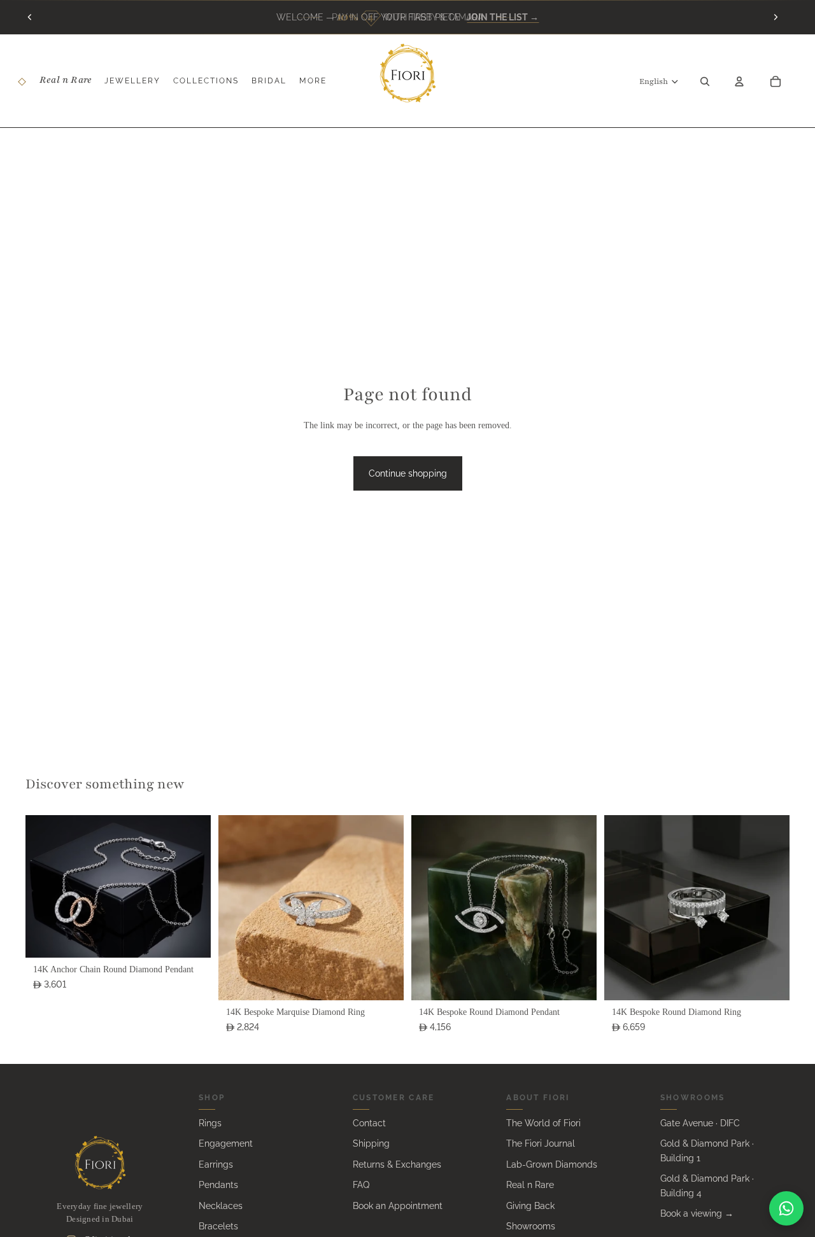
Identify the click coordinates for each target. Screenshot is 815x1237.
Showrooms (530, 1226)
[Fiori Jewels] (100, 1162)
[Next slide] (776, 17)
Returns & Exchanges (397, 1164)
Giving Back (530, 1206)
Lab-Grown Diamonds (551, 1164)
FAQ (361, 1185)
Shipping (371, 1143)
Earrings (216, 1164)
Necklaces (221, 1206)
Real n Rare (530, 1185)
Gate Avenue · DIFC (700, 1123)
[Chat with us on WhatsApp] (786, 1208)
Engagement (226, 1143)
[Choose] (191, 937)
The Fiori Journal (540, 1143)
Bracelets (218, 1226)
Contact (369, 1123)
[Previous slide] (30, 17)
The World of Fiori (543, 1123)
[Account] (739, 81)
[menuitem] (313, 81)
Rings (210, 1123)
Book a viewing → (697, 1213)
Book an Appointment (398, 1206)
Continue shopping (408, 473)
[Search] (705, 81)
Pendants (218, 1185)
